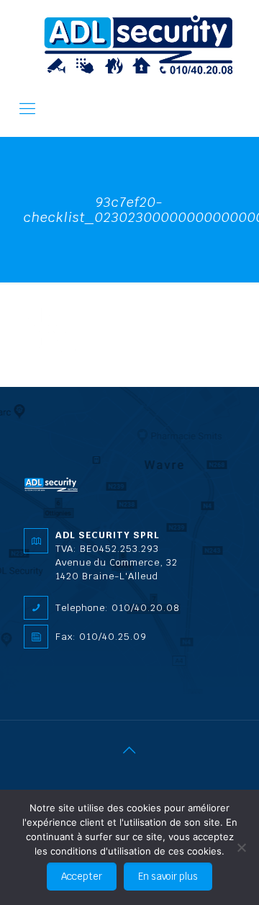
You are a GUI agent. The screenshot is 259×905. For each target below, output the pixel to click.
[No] (241, 847)
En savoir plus (168, 876)
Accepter (81, 876)
